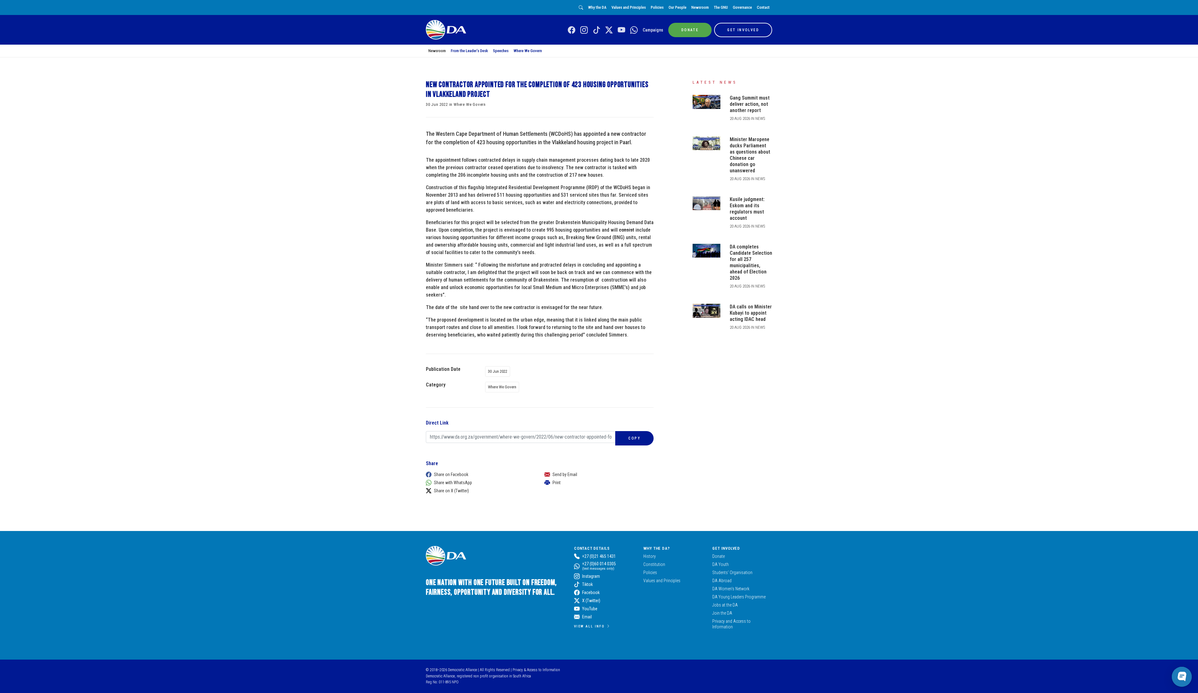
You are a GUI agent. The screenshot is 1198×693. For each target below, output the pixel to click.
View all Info (589, 626)
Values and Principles (628, 7)
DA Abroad (722, 580)
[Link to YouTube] (621, 30)
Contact (763, 7)
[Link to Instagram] (584, 30)
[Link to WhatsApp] (634, 30)
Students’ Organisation (732, 572)
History (649, 556)
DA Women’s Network (730, 588)
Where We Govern (528, 50)
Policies (657, 7)
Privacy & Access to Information (536, 670)
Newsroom (700, 7)
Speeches (501, 50)
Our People (677, 7)
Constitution (654, 564)
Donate (718, 556)
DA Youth (720, 564)
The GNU (721, 7)
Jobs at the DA (725, 604)
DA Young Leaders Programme (739, 596)
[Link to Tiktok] (596, 30)
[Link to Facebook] (571, 30)
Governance (742, 7)
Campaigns (653, 29)
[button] (479, 474)
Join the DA (722, 613)
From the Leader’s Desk (469, 50)
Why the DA (597, 7)
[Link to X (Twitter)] (609, 30)
